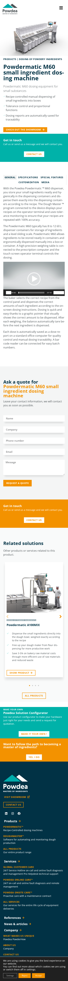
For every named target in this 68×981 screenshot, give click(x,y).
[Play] (8, 292)
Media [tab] (45, 182)
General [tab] (10, 177)
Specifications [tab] (28, 177)
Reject (24, 975)
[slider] (31, 292)
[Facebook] (19, 813)
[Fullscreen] (61, 292)
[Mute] (56, 292)
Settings (10, 975)
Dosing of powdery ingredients (40, 59)
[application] (34, 279)
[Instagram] (12, 813)
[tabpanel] (34, 269)
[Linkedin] (6, 813)
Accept (38, 975)
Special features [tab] (52, 177)
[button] (34, 278)
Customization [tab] (28, 182)
